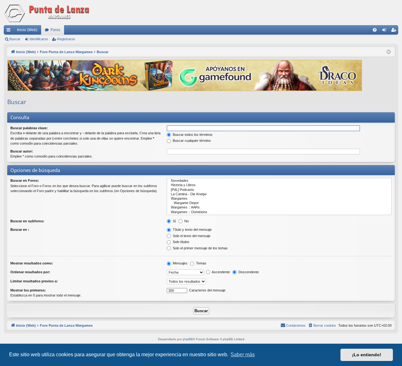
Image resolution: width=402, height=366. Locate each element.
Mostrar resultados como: (31, 263)
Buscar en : (19, 229)
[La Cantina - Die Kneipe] (279, 194)
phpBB (188, 339)
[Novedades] (279, 181)
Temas (200, 263)
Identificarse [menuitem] (385, 31)
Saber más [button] (243, 354)
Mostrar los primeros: (28, 290)
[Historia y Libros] (279, 185)
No (186, 221)
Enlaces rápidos (9, 31)
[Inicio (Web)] (48, 12)
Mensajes (179, 263)
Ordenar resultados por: (30, 272)
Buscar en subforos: (27, 221)
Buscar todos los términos (192, 134)
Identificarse (39, 39)
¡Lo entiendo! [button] (366, 354)
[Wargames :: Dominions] (279, 212)
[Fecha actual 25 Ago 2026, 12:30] (389, 52)
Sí (174, 221)
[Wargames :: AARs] (279, 207)
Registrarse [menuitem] (394, 31)
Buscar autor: (21, 151)
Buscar (14, 39)
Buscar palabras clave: (29, 128)
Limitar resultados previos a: (34, 281)
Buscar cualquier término (191, 140)
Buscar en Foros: (24, 180)
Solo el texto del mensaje (191, 236)
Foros (55, 30)
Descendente (248, 272)
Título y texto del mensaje (192, 229)
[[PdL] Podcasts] (279, 190)
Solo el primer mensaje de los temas (200, 248)
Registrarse (66, 39)
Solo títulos (180, 242)
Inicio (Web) (27, 30)
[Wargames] (279, 199)
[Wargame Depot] (279, 203)
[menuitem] (374, 30)
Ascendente (220, 272)
